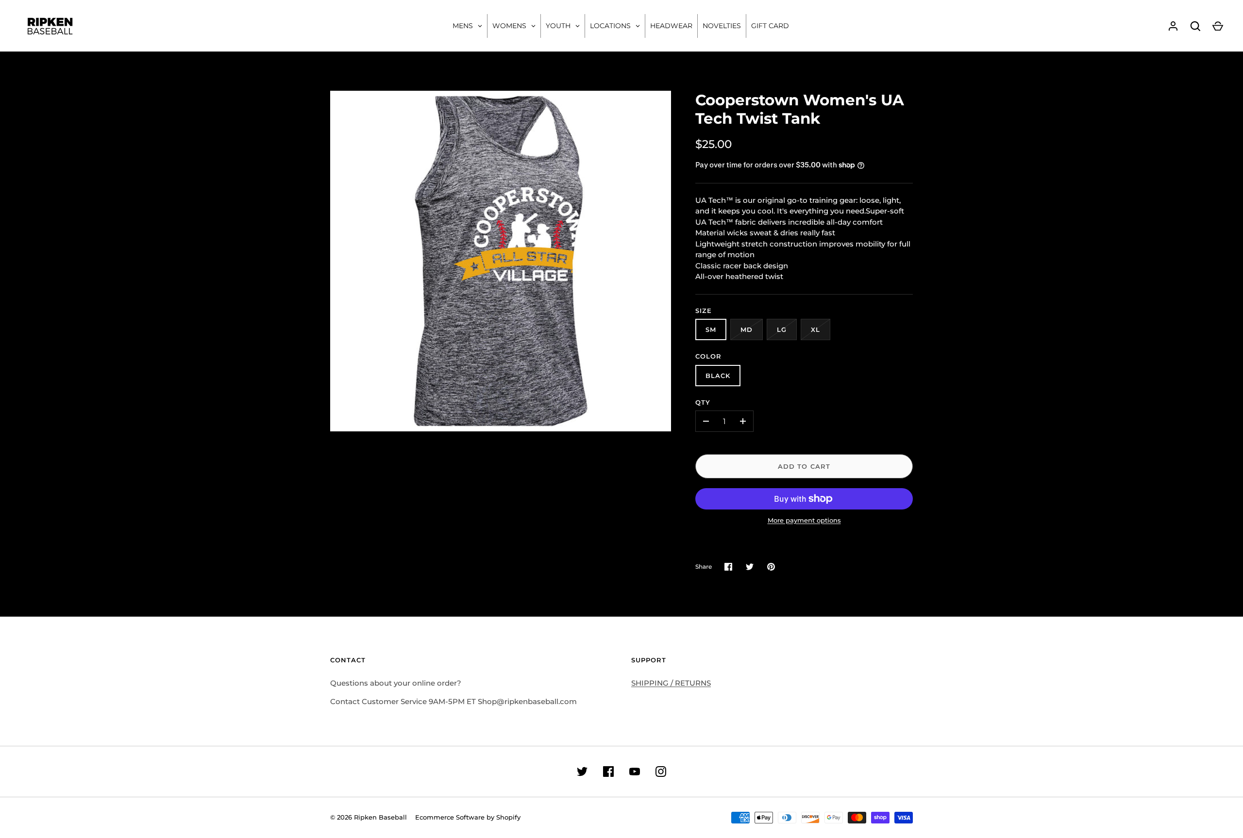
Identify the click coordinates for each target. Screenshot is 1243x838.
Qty (702, 402)
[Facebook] (608, 771)
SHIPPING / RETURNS (671, 683)
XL (815, 329)
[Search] (1195, 26)
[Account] (1173, 26)
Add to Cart (804, 466)
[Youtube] (634, 771)
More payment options (804, 520)
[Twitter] (582, 771)
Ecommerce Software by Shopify (468, 817)
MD (746, 329)
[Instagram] (661, 771)
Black (717, 375)
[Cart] (1217, 26)
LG (782, 329)
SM (710, 329)
